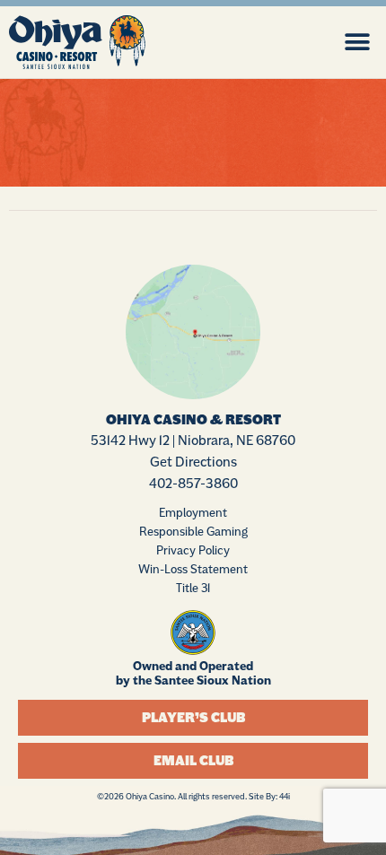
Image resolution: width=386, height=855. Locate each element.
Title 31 (193, 587)
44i (284, 796)
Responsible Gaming (193, 531)
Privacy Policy (193, 550)
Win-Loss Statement (193, 569)
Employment (193, 512)
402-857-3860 (193, 483)
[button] (357, 42)
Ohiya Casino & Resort (193, 420)
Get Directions (193, 461)
